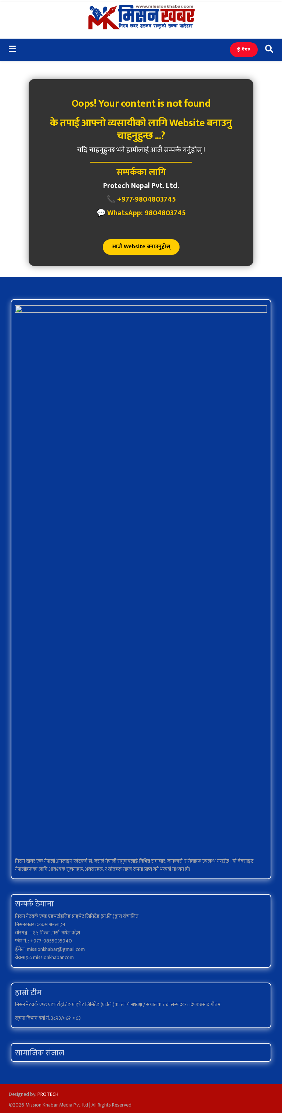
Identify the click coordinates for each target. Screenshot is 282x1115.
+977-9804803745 (146, 199)
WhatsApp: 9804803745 (146, 213)
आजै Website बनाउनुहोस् (141, 247)
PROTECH (47, 1094)
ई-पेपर (243, 50)
